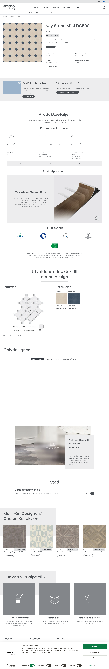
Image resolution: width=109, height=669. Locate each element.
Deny (94, 658)
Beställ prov (50, 47)
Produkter (34, 7)
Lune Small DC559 (37, 552)
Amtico (5, 16)
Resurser (56, 7)
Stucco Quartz (61, 308)
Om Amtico (66, 7)
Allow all (94, 646)
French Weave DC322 (64, 552)
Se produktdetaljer (52, 66)
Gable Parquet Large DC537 (92, 552)
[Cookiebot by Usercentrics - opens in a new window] (11, 665)
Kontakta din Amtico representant (68, 92)
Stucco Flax (73, 308)
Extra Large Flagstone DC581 (13, 552)
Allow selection (94, 652)
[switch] (48, 665)
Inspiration (45, 7)
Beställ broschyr (28, 96)
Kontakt (77, 7)
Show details (89, 665)
